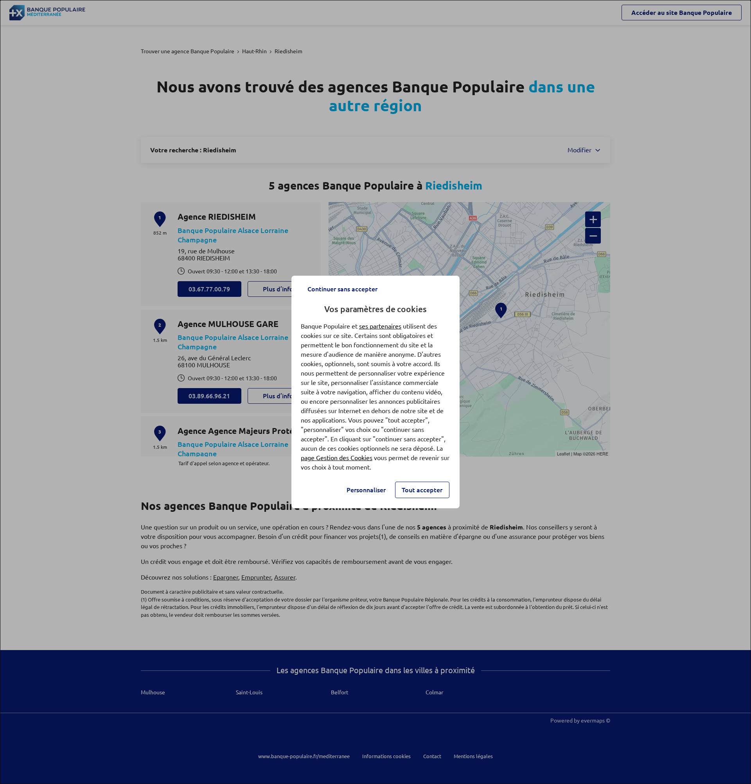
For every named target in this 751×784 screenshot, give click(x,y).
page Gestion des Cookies (336, 457)
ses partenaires (380, 326)
